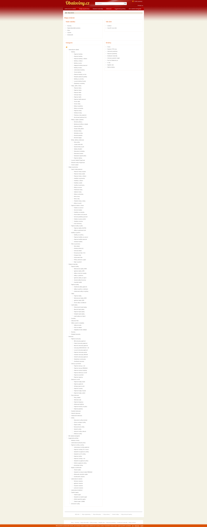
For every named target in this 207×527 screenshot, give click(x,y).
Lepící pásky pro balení (79, 316)
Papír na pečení (78, 262)
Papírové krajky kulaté (79, 381)
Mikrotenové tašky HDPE (80, 298)
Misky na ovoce (78, 187)
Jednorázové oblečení (76, 490)
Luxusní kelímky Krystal (80, 81)
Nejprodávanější (85, 522)
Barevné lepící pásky (79, 309)
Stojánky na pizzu (78, 221)
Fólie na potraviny (75, 243)
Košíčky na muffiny (78, 234)
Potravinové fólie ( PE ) (80, 253)
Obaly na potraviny (84, 9)
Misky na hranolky (78, 108)
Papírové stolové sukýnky (80, 370)
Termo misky (77, 103)
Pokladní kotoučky (75, 334)
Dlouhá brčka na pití (79, 146)
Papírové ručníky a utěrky (77, 445)
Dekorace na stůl (75, 379)
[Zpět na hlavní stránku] (65, 13)
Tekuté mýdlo (77, 469)
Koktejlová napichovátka (80, 155)
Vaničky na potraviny (79, 185)
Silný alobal (77, 246)
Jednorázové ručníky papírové (81, 447)
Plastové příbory (78, 126)
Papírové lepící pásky (79, 311)
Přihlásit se (140, 5)
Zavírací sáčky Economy (80, 280)
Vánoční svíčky (77, 429)
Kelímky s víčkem (78, 60)
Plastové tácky (77, 88)
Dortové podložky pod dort (81, 216)
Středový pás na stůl (79, 386)
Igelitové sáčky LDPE (79, 271)
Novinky (69, 25)
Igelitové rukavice (78, 483)
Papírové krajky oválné (79, 393)
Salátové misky (78, 192)
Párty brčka (77, 142)
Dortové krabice (78, 210)
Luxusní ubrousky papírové (81, 350)
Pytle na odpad (78, 327)
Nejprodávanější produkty (73, 28)
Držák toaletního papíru (80, 499)
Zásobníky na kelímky (79, 83)
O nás (108, 62)
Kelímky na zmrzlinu (79, 79)
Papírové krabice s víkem (77, 205)
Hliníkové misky (78, 112)
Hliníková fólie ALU (78, 248)
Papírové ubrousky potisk (80, 352)
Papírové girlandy (78, 408)
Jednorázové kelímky (79, 70)
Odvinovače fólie (78, 257)
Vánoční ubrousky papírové (81, 356)
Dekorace (108, 9)
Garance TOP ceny (112, 49)
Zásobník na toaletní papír (80, 497)
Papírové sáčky (75, 284)
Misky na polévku (78, 106)
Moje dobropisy (97, 514)
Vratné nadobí (74, 164)
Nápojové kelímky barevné (80, 65)
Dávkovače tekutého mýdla (81, 474)
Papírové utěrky (78, 456)
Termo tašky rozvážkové (80, 302)
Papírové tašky (77, 295)
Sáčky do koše (77, 325)
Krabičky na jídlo (78, 182)
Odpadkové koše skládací (80, 329)
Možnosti (137, 525)
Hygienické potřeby (120, 9)
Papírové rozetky (78, 388)
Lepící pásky (74, 305)
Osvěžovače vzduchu (79, 476)
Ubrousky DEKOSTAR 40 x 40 (81, 347)
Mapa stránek (132, 522)
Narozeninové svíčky (79, 427)
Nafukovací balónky (79, 404)
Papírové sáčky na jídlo (77, 225)
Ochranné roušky (75, 503)
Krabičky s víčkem (78, 180)
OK (132, 525)
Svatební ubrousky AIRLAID (81, 354)
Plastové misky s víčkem (80, 176)
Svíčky (72, 417)
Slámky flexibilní (78, 149)
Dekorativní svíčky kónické (80, 420)
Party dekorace (75, 395)
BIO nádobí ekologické (135, 9)
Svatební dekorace (76, 411)
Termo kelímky (77, 72)
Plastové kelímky (78, 56)
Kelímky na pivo (78, 63)
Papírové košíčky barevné (80, 239)
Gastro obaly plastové (76, 169)
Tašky (72, 293)
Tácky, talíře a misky (76, 85)
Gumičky (73, 318)
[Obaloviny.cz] (77, 3)
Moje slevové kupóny (126, 514)
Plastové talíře (77, 92)
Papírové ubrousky (76, 338)
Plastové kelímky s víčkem (80, 58)
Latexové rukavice (78, 488)
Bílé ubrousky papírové (80, 341)
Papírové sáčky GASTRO (80, 228)
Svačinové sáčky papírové (80, 286)
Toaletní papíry (75, 492)
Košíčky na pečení (75, 232)
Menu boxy (77, 196)
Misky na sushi (77, 203)
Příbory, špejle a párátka (77, 119)
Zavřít (141, 525)
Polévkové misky (78, 189)
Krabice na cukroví (78, 207)
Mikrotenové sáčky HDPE (80, 268)
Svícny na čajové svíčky (80, 422)
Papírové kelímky (78, 54)
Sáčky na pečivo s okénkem (81, 289)
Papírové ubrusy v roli (79, 366)
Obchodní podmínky (112, 51)
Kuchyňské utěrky (78, 465)
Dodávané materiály (112, 55)
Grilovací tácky (77, 94)
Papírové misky (78, 110)
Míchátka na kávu (78, 133)
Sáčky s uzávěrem (78, 275)
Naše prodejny (111, 67)
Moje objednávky (86, 514)
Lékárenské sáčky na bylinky (81, 291)
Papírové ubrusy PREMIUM (80, 368)
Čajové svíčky (77, 424)
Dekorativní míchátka (79, 151)
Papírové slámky (78, 158)
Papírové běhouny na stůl (80, 372)
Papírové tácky (77, 90)
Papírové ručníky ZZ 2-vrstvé (81, 449)
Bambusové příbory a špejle (81, 124)
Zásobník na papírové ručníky (81, 451)
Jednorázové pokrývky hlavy (78, 442)
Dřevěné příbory (78, 121)
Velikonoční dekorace (76, 415)
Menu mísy (77, 198)
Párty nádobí (77, 397)
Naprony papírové (78, 384)
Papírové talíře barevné (80, 99)
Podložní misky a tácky (79, 201)
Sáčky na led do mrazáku (80, 273)
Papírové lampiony (78, 402)
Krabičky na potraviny (79, 178)
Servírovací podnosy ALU (80, 117)
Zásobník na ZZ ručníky (80, 454)
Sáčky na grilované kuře (80, 230)
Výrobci (69, 32)
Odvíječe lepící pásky (79, 314)
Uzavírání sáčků (78, 282)
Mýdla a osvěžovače (76, 467)
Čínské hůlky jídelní (79, 128)
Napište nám (110, 65)
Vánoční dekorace (75, 413)
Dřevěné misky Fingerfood (78, 162)
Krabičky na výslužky (79, 212)
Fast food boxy (78, 223)
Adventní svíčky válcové (80, 431)
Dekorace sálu (77, 399)
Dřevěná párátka (78, 135)
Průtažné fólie (77, 255)
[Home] (66, 47)
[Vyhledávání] (125, 3)
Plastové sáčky (75, 266)
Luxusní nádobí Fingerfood (78, 160)
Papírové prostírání (79, 375)
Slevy (68, 30)
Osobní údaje (115, 514)
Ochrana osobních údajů (113, 58)
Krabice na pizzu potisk (80, 219)
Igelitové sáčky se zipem (80, 277)
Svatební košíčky (78, 241)
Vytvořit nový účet (112, 28)
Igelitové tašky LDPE (79, 300)
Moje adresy (106, 514)
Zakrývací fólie (75, 320)
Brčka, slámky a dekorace (77, 140)
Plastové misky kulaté (79, 173)
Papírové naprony (78, 377)
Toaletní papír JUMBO (79, 501)
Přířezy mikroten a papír (80, 259)
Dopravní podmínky (112, 53)
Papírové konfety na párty (80, 406)
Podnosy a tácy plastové (80, 115)
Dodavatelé (70, 34)
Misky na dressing (78, 194)
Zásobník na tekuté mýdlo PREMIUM (83, 472)
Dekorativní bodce (78, 153)
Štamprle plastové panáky (80, 76)
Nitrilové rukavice (78, 481)
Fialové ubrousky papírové (80, 343)
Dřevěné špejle (78, 137)
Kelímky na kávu (78, 67)
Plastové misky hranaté (80, 171)
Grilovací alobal (78, 250)
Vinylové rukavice (78, 485)
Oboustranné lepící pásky (80, 307)
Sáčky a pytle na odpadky (77, 323)
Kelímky (73, 51)
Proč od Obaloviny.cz (112, 60)
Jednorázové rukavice (76, 478)
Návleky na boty (75, 440)
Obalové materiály (98, 9)
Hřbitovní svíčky (78, 433)
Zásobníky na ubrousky (80, 359)
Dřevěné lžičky (77, 131)
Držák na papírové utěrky (80, 463)
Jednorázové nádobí (70, 9)
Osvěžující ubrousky (79, 361)
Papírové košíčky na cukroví (81, 237)
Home (108, 46)
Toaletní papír (77, 494)
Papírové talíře (77, 97)
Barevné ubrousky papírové (81, 345)
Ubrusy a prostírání (76, 363)
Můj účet (77, 514)
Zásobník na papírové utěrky (81, 460)
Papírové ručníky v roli (79, 458)
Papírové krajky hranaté (80, 390)
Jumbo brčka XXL (78, 144)
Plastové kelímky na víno (80, 74)
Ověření (109, 25)
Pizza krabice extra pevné (80, 214)
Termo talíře (77, 101)
